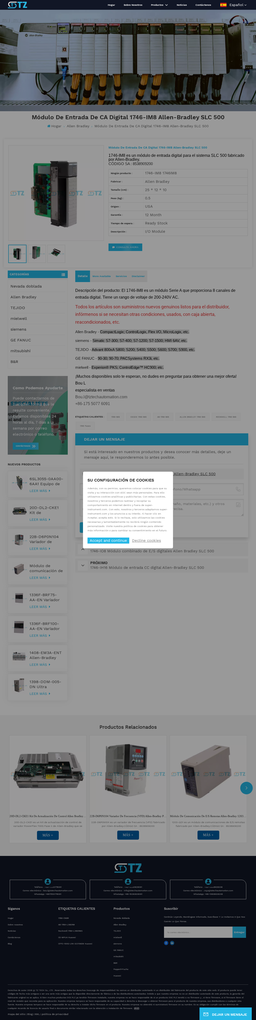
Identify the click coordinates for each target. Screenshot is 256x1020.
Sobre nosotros (133, 5)
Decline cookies (146, 540)
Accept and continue (108, 540)
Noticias (182, 5)
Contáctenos (203, 5)
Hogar (111, 5)
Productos (157, 5)
